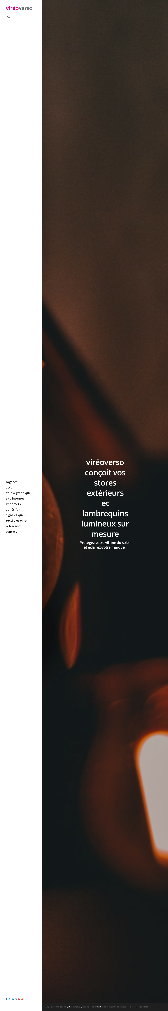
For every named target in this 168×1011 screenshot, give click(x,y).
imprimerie (14, 504)
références (14, 526)
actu (9, 487)
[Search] (8, 17)
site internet (15, 498)
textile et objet (17, 520)
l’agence (12, 482)
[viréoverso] (19, 8)
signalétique (15, 515)
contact (11, 531)
